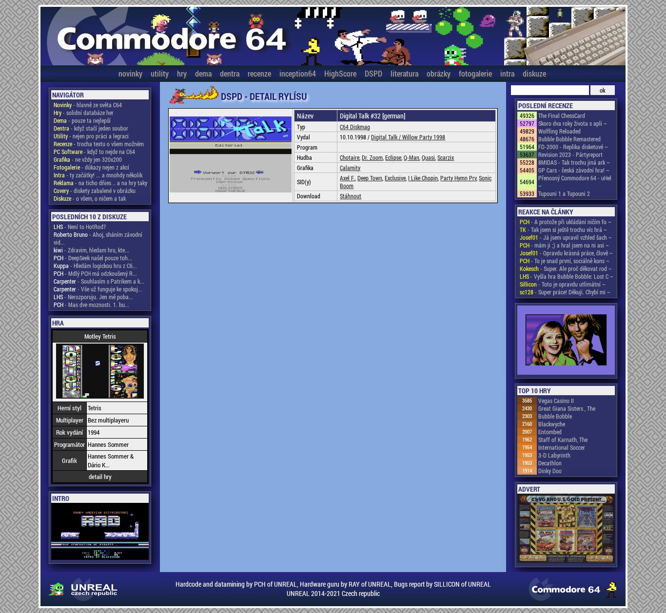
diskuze (534, 73)
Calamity (350, 168)
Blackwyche (551, 424)
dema (203, 73)
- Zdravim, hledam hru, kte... (91, 250)
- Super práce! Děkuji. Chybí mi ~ (565, 292)
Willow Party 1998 (423, 137)
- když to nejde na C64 (94, 151)
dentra (229, 73)
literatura (404, 73)
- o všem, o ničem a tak (90, 198)
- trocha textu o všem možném (99, 144)
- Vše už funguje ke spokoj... (98, 289)
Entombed (550, 432)
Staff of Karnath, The (563, 439)
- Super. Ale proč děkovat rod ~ (566, 268)
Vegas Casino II (556, 400)
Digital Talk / (386, 137)
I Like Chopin (423, 178)
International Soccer (561, 447)
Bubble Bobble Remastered (569, 139)
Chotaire (349, 157)
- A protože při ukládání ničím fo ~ (565, 222)
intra (507, 73)
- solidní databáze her (84, 112)
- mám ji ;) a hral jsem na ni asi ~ (564, 245)
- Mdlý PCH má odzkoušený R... (95, 273)
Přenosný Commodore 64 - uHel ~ (574, 182)
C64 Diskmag (355, 127)
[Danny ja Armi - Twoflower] (566, 341)
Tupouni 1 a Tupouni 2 (564, 193)
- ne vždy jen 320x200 (88, 159)
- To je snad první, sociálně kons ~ (564, 261)
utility (160, 73)
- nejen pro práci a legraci (91, 136)
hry (182, 73)
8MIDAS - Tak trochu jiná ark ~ (574, 162)
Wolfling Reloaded (559, 131)
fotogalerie (475, 73)
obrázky (439, 73)
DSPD (373, 73)
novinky (130, 73)
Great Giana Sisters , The (566, 408)
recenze (259, 73)
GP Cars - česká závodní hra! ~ (573, 170)
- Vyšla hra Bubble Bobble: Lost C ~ (566, 276)
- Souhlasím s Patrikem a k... (99, 281)
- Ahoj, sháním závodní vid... (98, 238)
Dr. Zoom (372, 157)
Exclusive (395, 178)
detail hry (100, 476)
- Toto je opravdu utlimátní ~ (563, 284)
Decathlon (550, 463)
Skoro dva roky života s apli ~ (572, 123)
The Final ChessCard (561, 115)
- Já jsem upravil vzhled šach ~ (566, 237)
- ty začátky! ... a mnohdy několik (98, 175)
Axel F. (347, 178)
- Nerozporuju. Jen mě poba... (93, 297)
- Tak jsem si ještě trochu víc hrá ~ (563, 229)
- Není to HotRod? (80, 226)
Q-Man (411, 157)
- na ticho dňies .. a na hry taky (100, 183)
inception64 (297, 73)
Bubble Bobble (555, 416)
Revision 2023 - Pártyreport (570, 154)
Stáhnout (350, 196)
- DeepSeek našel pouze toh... (93, 258)
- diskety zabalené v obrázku (95, 190)
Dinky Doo (550, 471)
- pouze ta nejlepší (82, 120)
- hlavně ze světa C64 (88, 105)
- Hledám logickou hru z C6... (95, 265)
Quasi (428, 157)
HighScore (340, 73)
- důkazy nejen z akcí (91, 167)
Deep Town (369, 178)
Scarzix (445, 157)
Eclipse (393, 157)
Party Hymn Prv (458, 178)
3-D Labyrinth (554, 455)
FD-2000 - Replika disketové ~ (573, 147)
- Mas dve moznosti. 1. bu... (91, 304)
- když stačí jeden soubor (91, 128)
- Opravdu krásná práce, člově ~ (566, 253)
